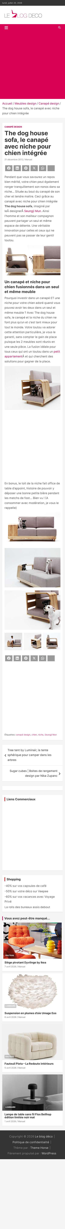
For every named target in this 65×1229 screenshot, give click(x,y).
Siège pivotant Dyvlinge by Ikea (25, 962)
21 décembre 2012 (14, 159)
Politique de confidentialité (31, 1142)
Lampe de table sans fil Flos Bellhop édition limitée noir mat (28, 1116)
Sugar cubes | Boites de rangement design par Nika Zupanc (33, 773)
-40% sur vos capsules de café (25, 886)
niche (40, 734)
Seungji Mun (32, 211)
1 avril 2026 (10, 1121)
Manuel (28, 159)
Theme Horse (39, 1148)
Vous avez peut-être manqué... (27, 918)
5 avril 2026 (10, 1067)
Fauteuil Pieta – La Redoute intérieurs (29, 1063)
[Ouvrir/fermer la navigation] (6, 27)
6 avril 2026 (10, 1017)
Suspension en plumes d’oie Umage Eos (30, 1013)
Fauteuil (9, 955)
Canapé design (13, 126)
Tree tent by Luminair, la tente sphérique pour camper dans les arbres (29, 755)
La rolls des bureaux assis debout (27, 907)
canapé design (23, 734)
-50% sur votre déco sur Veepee (26, 891)
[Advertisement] (32, 65)
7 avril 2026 (10, 966)
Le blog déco (44, 1136)
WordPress (49, 1153)
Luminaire (10, 1006)
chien (34, 734)
